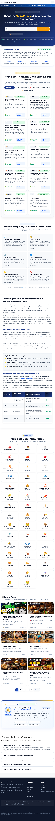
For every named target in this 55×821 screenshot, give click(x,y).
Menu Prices (29, 793)
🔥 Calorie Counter (40, 34)
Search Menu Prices (43, 29)
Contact (28, 791)
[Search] (52, 2)
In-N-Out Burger (38, 336)
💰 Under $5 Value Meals (21, 87)
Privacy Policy (44, 784)
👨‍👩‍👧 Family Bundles (45, 87)
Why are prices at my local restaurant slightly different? (18, 755)
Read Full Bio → (46, 708)
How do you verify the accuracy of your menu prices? (18, 745)
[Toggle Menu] (33, 2)
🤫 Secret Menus (29, 34)
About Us (29, 789)
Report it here (24, 287)
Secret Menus (30, 796)
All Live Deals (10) (9, 87)
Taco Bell (29, 378)
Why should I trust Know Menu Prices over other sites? (18, 769)
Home (28, 784)
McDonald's (22, 378)
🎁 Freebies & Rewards (27, 90)
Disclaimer (43, 787)
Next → (36, 689)
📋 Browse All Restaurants (16, 34)
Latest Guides (30, 787)
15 (31, 689)
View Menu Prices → (19, 115)
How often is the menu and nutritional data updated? (17, 764)
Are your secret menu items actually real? (15, 760)
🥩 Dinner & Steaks (34, 87)
